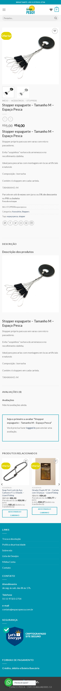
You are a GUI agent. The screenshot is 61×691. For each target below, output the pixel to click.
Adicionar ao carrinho (14, 513)
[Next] (54, 55)
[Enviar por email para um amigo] (21, 223)
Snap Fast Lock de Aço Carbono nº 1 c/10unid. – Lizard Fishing (13, 493)
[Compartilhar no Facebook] (10, 223)
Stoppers (32, 100)
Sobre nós (7, 550)
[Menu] (4, 9)
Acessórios (17, 100)
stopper (22, 216)
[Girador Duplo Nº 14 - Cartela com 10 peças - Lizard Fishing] (45, 471)
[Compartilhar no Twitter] (15, 223)
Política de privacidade (13, 544)
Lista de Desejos (10, 556)
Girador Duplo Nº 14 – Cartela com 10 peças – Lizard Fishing (45, 491)
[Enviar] (55, 18)
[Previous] (7, 55)
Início (5, 100)
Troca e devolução (11, 538)
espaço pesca (12, 216)
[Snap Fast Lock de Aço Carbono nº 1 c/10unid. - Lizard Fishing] (15, 471)
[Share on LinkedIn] (31, 223)
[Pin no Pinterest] (26, 223)
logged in (31, 427)
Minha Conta (8, 561)
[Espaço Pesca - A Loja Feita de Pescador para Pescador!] (30, 9)
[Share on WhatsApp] (5, 223)
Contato (6, 567)
